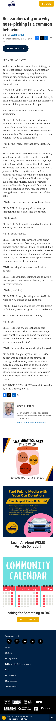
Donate (47, 4)
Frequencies (10, 675)
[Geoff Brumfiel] (8, 410)
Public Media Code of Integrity (18, 664)
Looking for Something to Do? (28, 613)
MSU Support (11, 681)
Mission (8, 653)
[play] (4, 717)
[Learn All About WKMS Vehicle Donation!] (28, 511)
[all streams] (52, 717)
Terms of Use (11, 687)
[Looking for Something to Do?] (28, 582)
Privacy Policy (11, 659)
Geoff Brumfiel (17, 35)
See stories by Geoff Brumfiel (31, 422)
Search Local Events (28, 619)
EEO (7, 670)
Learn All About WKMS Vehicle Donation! (28, 544)
